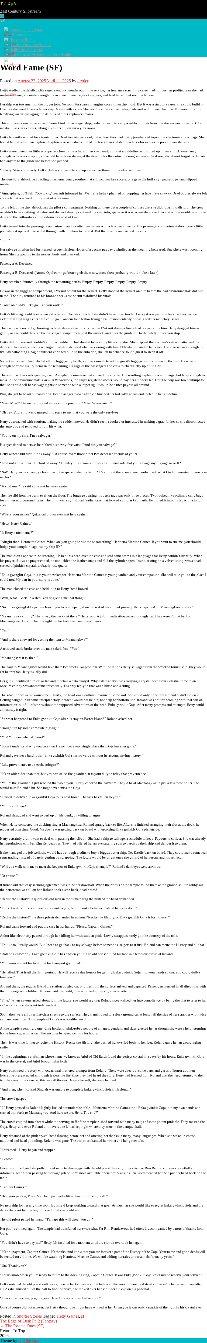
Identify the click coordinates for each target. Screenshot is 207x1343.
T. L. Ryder (9, 4)
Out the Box (28, 1340)
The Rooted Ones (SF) (22, 1326)
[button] (2, 16)
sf (82, 1316)
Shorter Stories (29, 1316)
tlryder (82, 80)
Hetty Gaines (68, 1316)
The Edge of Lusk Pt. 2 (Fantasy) (31, 1321)
